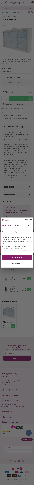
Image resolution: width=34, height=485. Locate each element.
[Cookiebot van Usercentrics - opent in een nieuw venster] (24, 220)
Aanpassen (16, 263)
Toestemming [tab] (6, 225)
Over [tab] (28, 225)
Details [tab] (17, 225)
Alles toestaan (17, 257)
